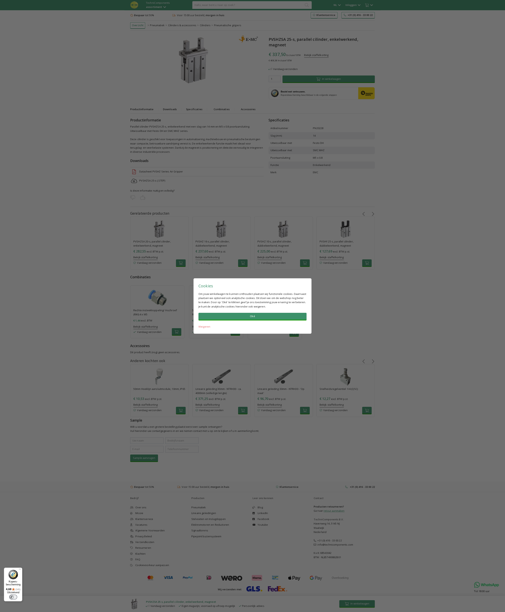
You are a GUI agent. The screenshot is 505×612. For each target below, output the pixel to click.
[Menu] (20, 570)
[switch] (13, 597)
